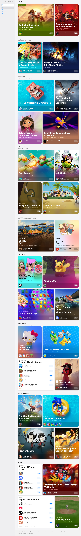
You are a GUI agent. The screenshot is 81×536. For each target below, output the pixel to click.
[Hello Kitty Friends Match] (27, 355)
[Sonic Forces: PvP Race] (48, 424)
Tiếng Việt (58, 531)
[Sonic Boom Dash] (56, 424)
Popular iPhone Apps (29, 499)
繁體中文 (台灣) (63, 531)
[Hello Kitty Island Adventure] (24, 355)
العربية (30, 531)
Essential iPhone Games (27, 468)
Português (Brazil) (52, 531)
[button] (8, 8)
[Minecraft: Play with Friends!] (31, 355)
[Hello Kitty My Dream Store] (20, 355)
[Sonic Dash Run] (52, 424)
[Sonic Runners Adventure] (60, 424)
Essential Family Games (30, 362)
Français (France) (43, 531)
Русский (34, 531)
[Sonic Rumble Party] (44, 424)
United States (20, 531)
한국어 (48, 531)
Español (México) (25, 531)
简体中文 (38, 531)
